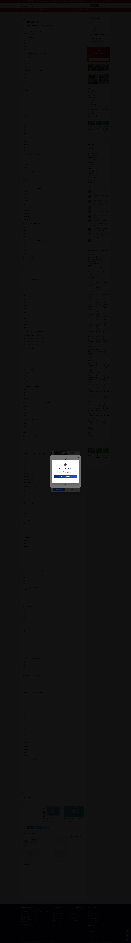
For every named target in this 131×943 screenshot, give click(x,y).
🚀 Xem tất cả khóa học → (65, 476)
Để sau (65, 479)
